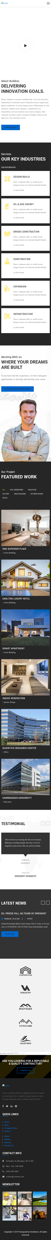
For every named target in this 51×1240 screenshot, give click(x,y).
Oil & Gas (16, 919)
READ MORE (10, 937)
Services (7, 1142)
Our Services (10, 127)
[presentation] (43, 823)
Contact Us (9, 1145)
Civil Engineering (16, 490)
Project (7, 1131)
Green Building (20, 494)
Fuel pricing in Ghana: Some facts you (24, 913)
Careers (7, 1139)
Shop (6, 1125)
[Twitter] (7, 1106)
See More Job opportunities (17, 389)
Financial (8, 919)
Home (6, 1122)
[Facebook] (3, 1106)
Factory (5, 494)
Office (4, 498)
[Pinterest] (16, 1106)
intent (30, 919)
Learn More (18, 190)
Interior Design (37, 494)
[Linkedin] (12, 1106)
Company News (10, 1128)
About (6, 1136)
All (3, 490)
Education (32, 490)
